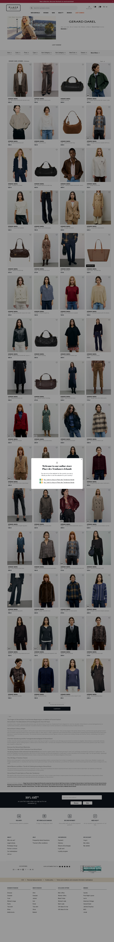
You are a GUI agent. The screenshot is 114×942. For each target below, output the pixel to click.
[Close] (81, 459)
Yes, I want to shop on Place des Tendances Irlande (59, 479)
